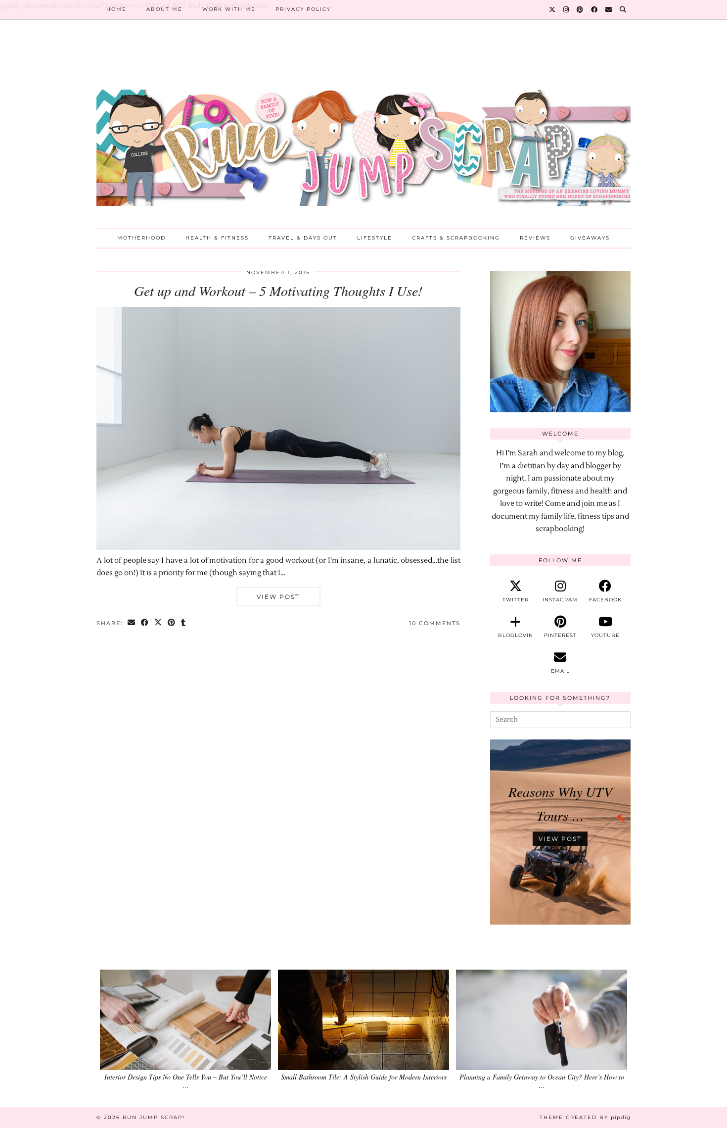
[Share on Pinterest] (172, 623)
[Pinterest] (580, 9)
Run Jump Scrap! (154, 1117)
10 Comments (434, 623)
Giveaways (590, 238)
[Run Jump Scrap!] (363, 131)
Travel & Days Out (303, 238)
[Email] (609, 9)
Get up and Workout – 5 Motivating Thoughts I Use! (278, 290)
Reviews (535, 238)
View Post (278, 596)
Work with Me (229, 9)
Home (116, 9)
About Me (164, 9)
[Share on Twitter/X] (158, 623)
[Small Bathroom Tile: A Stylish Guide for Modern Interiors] (363, 1020)
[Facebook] (594, 9)
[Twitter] (552, 9)
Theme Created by (585, 1117)
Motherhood (141, 238)
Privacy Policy (303, 9)
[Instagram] (566, 9)
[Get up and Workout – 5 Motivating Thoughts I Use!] (278, 547)
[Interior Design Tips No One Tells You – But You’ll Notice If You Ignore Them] (185, 1020)
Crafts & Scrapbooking (456, 238)
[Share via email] (131, 623)
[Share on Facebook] (145, 623)
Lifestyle (374, 238)
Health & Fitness (217, 238)
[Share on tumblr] (184, 623)
